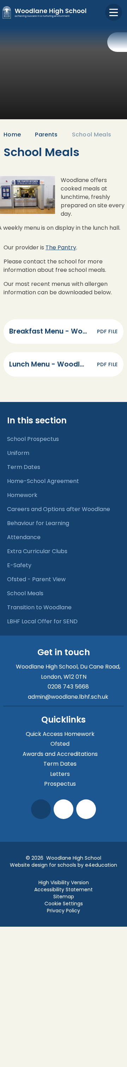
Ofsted (59, 744)
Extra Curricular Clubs (37, 551)
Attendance (24, 537)
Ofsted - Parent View (36, 579)
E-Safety (19, 565)
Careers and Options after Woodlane (58, 509)
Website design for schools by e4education (63, 864)
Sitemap (63, 896)
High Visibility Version (63, 882)
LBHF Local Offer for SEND (42, 621)
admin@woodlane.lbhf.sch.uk (68, 697)
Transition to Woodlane (39, 607)
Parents (46, 134)
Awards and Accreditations (60, 754)
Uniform (18, 453)
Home (12, 134)
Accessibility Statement (63, 889)
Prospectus (60, 784)
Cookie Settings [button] (63, 903)
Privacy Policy (63, 910)
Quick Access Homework (60, 734)
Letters (60, 774)
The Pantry (61, 247)
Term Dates (23, 467)
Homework (22, 495)
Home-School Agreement (43, 481)
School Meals (91, 134)
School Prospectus (33, 439)
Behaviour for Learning (38, 523)
